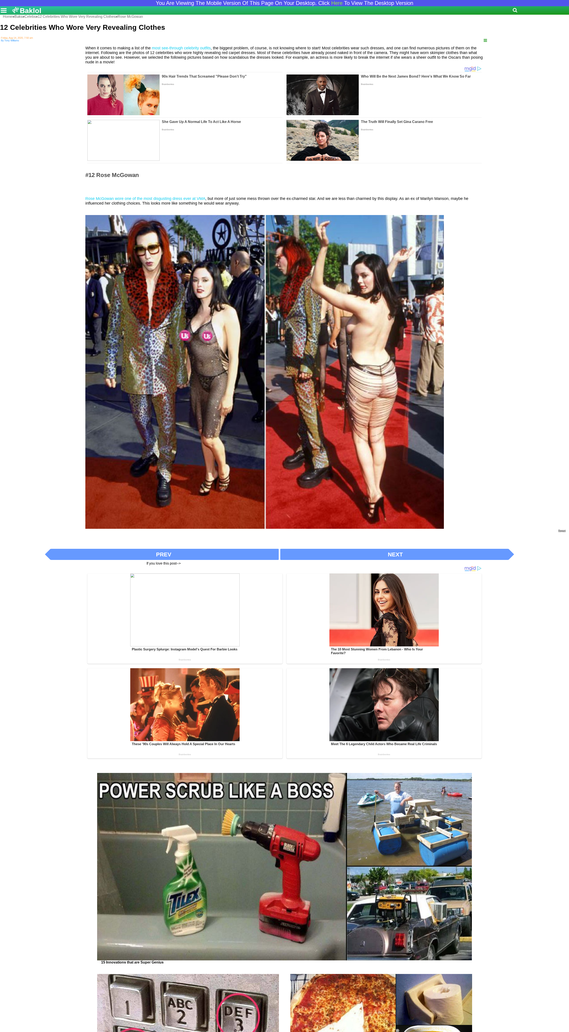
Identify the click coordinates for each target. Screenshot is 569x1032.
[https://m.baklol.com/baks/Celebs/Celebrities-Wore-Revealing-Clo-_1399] (485, 40)
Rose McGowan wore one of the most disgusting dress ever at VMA (145, 198)
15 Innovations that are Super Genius (132, 962)
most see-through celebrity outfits (181, 48)
